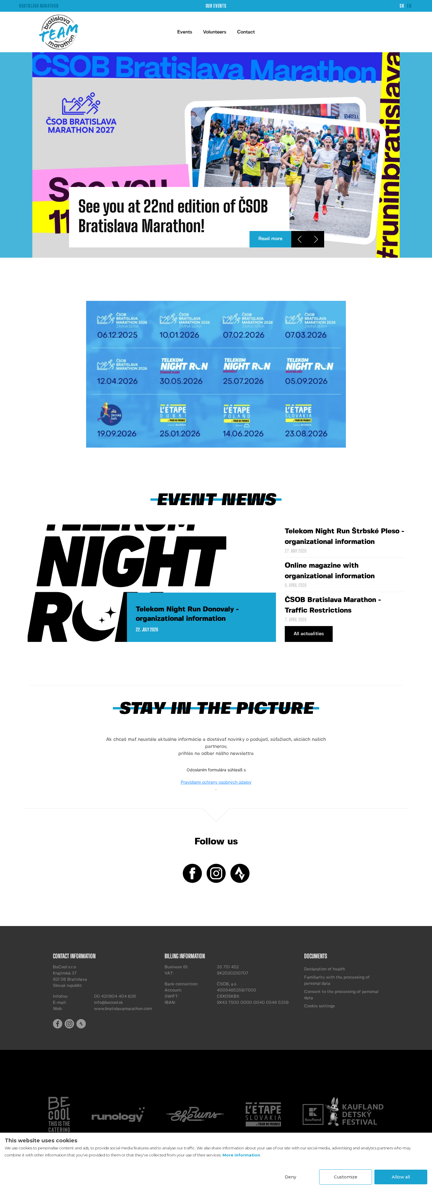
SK (402, 6)
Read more (270, 239)
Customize (345, 1177)
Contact (246, 32)
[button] (299, 239)
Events (184, 32)
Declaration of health (324, 969)
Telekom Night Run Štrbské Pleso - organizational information (344, 536)
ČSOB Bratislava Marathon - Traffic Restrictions (333, 605)
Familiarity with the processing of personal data (337, 980)
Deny (290, 1177)
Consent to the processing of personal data (341, 995)
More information (241, 1155)
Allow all (401, 1177)
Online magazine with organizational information (330, 571)
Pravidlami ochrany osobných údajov (216, 782)
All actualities (309, 634)
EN (409, 6)
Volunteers (214, 32)
